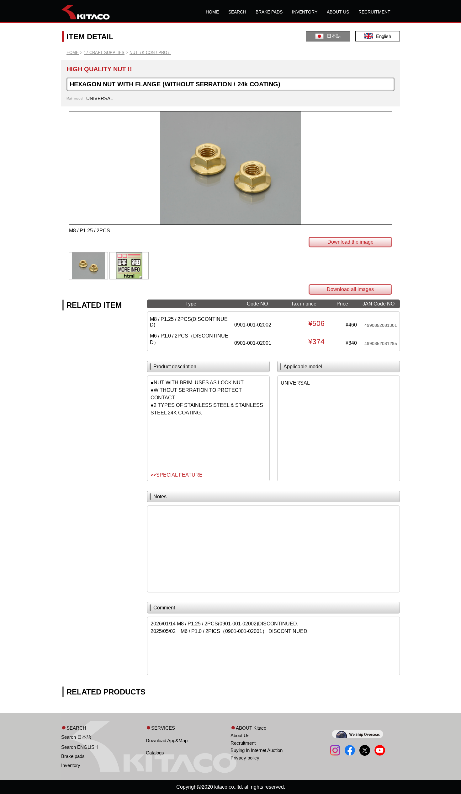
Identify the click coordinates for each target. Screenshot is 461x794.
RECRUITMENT (374, 11)
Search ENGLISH (79, 747)
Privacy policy (244, 757)
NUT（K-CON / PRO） (150, 52)
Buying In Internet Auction (256, 750)
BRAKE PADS (269, 11)
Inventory (70, 765)
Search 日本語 (76, 737)
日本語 (334, 36)
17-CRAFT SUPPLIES (104, 52)
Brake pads (73, 756)
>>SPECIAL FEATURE (177, 475)
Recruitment (243, 743)
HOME (212, 11)
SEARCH (237, 11)
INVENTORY (304, 11)
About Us (240, 735)
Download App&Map (167, 740)
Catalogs (155, 752)
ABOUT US (338, 11)
